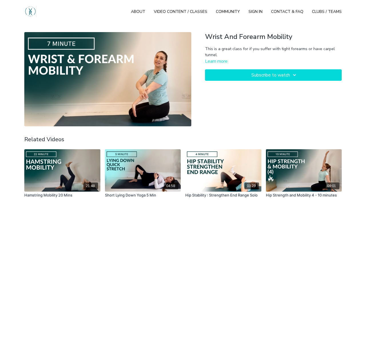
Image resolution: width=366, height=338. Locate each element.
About (138, 11)
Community (228, 11)
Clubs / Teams (327, 11)
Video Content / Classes (180, 11)
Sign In (255, 11)
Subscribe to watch (270, 75)
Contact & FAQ (287, 11)
